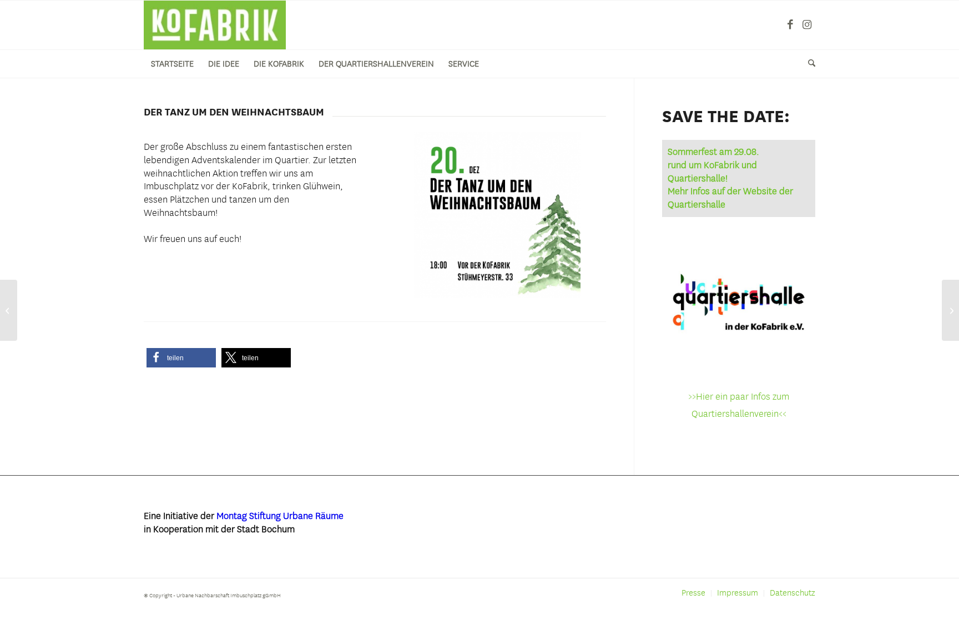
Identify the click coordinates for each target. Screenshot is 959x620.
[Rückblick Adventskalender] (950, 310)
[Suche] (808, 64)
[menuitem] (172, 64)
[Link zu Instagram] (807, 25)
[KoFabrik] (215, 25)
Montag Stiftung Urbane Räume (280, 516)
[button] (181, 357)
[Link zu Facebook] (790, 25)
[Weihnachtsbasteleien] (8, 310)
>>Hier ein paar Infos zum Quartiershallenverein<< (738, 405)
